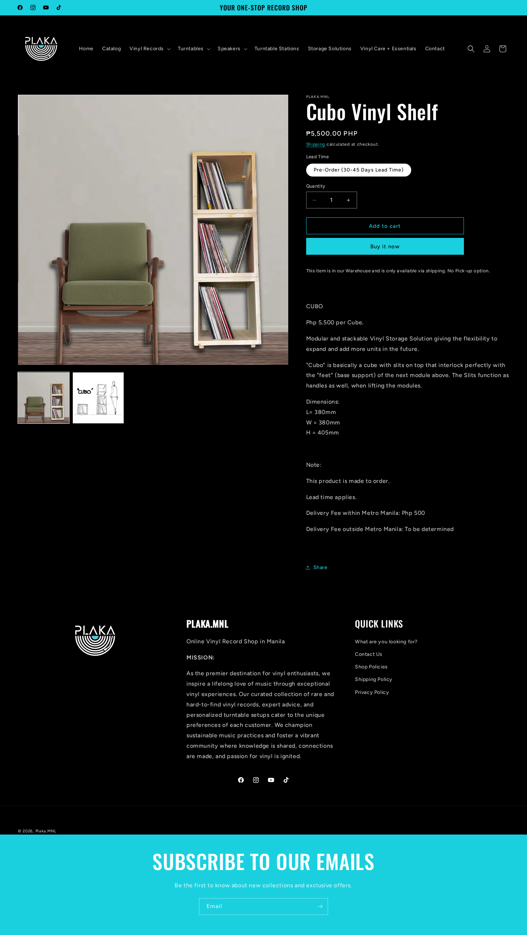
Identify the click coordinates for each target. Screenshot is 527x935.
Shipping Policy (374, 679)
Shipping (316, 144)
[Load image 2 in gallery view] (98, 398)
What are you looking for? (386, 642)
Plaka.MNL (46, 831)
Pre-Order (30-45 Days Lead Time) (359, 170)
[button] (149, 48)
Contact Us (369, 654)
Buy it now (385, 246)
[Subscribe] (320, 906)
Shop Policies (371, 667)
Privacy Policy (372, 692)
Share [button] (320, 567)
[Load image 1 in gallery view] (43, 398)
